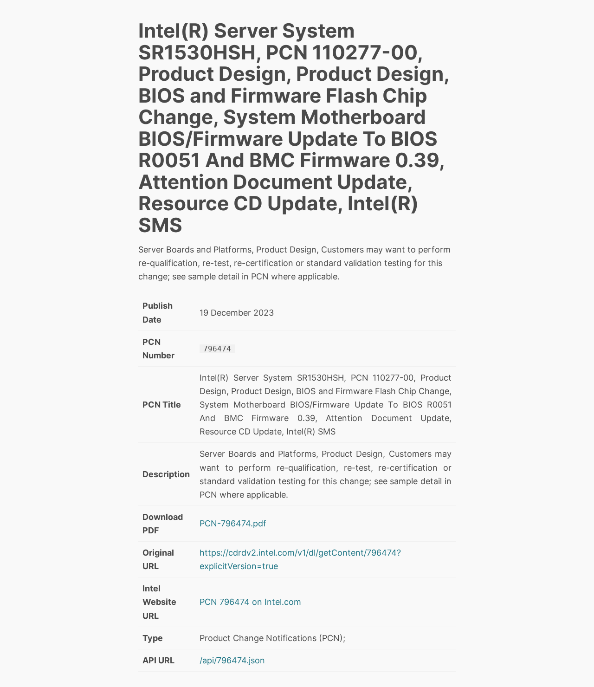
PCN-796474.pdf (233, 523)
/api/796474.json (232, 660)
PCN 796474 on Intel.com (250, 602)
